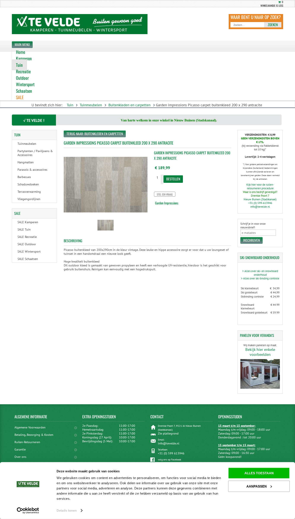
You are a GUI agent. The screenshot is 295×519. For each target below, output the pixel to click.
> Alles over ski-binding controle (260, 278)
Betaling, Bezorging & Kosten (33, 435)
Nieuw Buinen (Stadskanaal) (260, 199)
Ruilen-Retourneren (27, 442)
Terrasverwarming (29, 192)
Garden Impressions (166, 203)
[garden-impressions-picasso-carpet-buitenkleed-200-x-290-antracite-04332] (105, 231)
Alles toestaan (259, 473)
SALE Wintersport (29, 251)
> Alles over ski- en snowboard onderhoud (260, 273)
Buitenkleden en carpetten (129, 105)
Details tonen (67, 510)
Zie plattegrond (168, 433)
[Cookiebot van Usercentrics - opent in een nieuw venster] (28, 510)
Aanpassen (256, 486)
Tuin (70, 105)
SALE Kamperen (27, 222)
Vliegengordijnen (28, 199)
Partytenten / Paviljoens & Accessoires (35, 153)
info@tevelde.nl (260, 207)
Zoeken (273, 24)
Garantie (20, 449)
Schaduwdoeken (28, 184)
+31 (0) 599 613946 (171, 453)
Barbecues (24, 177)
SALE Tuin (24, 229)
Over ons (20, 457)
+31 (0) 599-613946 (260, 203)
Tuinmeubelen (91, 105)
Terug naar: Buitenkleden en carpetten (95, 133)
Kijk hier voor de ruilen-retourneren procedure (260, 186)
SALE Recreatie (27, 237)
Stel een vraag (165, 194)
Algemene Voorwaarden (30, 427)
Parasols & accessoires (32, 170)
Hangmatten (25, 162)
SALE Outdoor (26, 244)
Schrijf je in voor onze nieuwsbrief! (253, 225)
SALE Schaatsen (27, 259)
